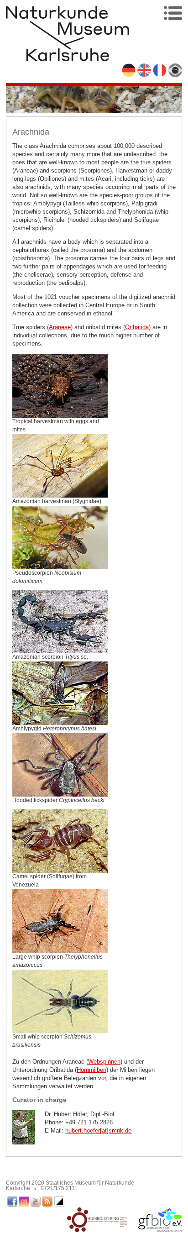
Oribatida (137, 327)
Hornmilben (91, 1069)
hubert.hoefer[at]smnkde (98, 1130)
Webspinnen (104, 1061)
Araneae (60, 327)
